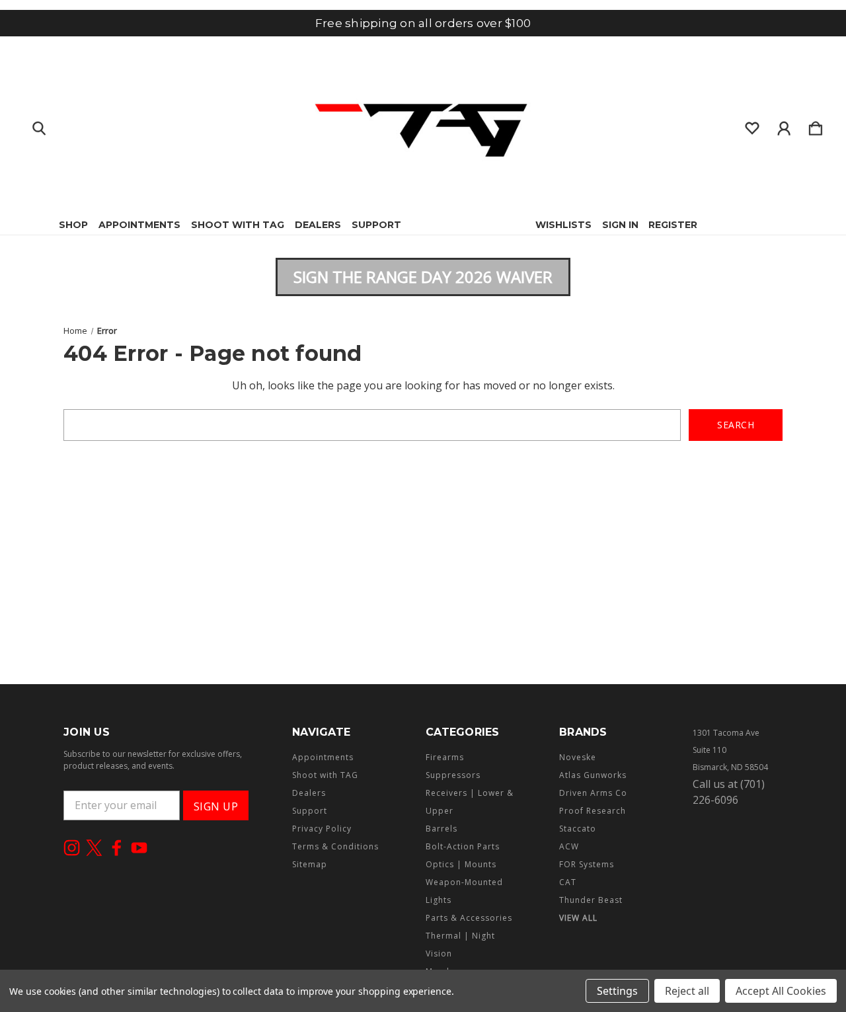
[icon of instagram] (71, 847)
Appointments (139, 224)
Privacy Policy (322, 828)
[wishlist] (752, 125)
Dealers (318, 224)
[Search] (39, 125)
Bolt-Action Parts (463, 846)
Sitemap (309, 864)
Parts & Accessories (469, 917)
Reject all (687, 991)
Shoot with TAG (237, 224)
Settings (617, 991)
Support (376, 224)
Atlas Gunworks (593, 775)
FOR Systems (586, 864)
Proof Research (592, 810)
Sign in (620, 224)
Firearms (445, 757)
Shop (73, 224)
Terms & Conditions (335, 846)
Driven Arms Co (593, 792)
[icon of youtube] (139, 847)
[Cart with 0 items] (815, 125)
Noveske (577, 757)
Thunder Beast (591, 900)
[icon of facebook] (116, 847)
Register (672, 224)
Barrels (441, 828)
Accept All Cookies (781, 991)
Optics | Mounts (461, 864)
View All (578, 917)
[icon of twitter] (94, 847)
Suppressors (453, 775)
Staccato (577, 828)
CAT (567, 882)
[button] (423, 277)
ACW (569, 846)
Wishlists (563, 224)
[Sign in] (784, 125)
